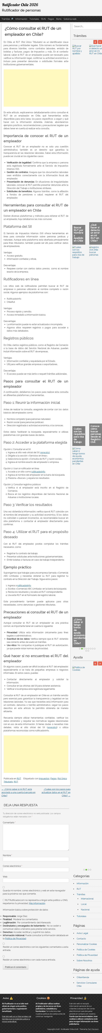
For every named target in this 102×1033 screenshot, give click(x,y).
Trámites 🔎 (7, 19)
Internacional (87, 132)
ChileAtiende (83, 210)
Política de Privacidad (15, 938)
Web (5, 876)
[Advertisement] (36, 88)
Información (21, 19)
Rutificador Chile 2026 (20, 4)
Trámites (81, 127)
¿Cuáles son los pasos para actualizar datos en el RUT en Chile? (56, 792)
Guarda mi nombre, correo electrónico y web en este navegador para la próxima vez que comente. (34, 892)
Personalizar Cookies (87, 177)
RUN (43, 19)
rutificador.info (38, 471)
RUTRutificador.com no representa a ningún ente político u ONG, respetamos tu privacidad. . (35, 902)
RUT (19, 778)
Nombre (7, 855)
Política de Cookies (86, 182)
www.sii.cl (45, 452)
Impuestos (44, 778)
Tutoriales (34, 19)
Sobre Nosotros (84, 193)
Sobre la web (70, 19)
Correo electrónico (12, 866)
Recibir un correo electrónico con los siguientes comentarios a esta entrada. (35, 948)
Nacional (85, 143)
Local (83, 137)
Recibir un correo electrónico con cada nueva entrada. (29, 959)
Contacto (81, 172)
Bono (58, 19)
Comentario (9, 822)
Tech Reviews (93, 1011)
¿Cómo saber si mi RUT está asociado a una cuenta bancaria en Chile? (18, 792)
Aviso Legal (82, 166)
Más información (37, 903)
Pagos (51, 19)
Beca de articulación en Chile (80, 57)
